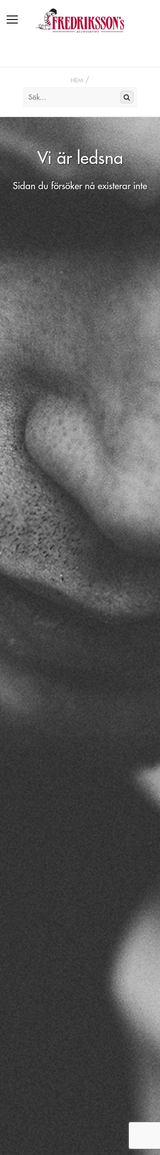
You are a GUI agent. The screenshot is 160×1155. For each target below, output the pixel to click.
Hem (77, 80)
